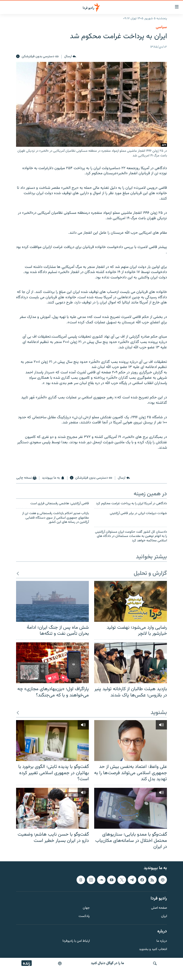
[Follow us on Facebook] (142, 879)
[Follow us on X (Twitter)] (121, 879)
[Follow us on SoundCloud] (101, 879)
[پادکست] (60, 963)
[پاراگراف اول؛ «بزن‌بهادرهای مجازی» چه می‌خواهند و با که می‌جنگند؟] (52, 662)
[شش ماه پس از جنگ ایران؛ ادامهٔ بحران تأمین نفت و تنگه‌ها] (52, 601)
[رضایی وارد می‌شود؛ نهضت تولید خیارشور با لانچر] (130, 601)
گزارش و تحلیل (150, 573)
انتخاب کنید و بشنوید (153, 949)
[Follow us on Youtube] (111, 879)
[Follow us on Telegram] (132, 879)
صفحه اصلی (159, 908)
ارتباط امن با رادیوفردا (76, 941)
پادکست (84, 916)
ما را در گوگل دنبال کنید (107, 963)
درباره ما (161, 941)
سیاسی (161, 27)
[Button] (70, 56)
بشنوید (159, 712)
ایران (164, 916)
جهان (86, 908)
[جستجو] (155, 963)
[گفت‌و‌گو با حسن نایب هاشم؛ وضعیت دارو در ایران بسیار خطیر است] (52, 808)
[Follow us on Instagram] (91, 879)
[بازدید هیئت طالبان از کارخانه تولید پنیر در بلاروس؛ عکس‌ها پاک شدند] (130, 662)
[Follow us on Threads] (81, 879)
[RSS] (152, 879)
